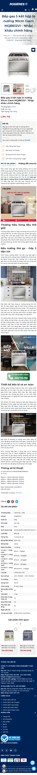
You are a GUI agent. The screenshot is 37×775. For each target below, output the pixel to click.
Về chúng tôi (7, 719)
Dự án (5, 727)
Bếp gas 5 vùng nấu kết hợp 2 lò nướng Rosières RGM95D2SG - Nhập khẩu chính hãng (27, 647)
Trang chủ (6, 716)
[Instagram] (15, 750)
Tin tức (5, 729)
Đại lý (5, 724)
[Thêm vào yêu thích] (33, 50)
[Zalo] (32, 762)
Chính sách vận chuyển (11, 702)
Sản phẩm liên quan (18, 620)
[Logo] (18, 4)
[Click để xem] (18, 64)
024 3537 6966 (25, 675)
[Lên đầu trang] (34, 757)
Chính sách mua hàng (10, 705)
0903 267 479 (14, 693)
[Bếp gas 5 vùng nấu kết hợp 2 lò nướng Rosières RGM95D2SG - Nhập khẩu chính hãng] (27, 635)
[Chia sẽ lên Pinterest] (12, 501)
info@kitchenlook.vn (13, 677)
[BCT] (11, 738)
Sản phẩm (6, 722)
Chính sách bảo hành (10, 707)
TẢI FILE (18, 493)
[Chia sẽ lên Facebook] (8, 501)
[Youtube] (10, 750)
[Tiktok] (6, 750)
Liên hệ (5, 732)
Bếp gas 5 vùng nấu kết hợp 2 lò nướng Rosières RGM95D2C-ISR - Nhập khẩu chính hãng (9, 647)
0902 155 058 (14, 675)
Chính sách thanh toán (11, 710)
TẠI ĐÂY (27, 140)
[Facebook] (2, 750)
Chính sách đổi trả (9, 700)
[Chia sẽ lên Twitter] (16, 501)
